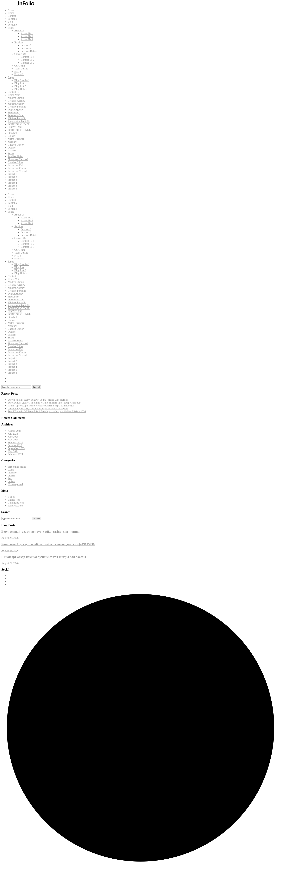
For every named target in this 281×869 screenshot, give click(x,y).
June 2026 (13, 436)
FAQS (17, 71)
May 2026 (13, 439)
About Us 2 (27, 36)
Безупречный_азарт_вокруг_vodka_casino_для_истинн (38, 399)
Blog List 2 (20, 86)
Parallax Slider (15, 156)
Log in (11, 496)
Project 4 (12, 182)
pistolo (11, 475)
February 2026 (15, 442)
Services (18, 42)
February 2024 (15, 454)
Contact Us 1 (27, 56)
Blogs (11, 77)
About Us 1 (27, 33)
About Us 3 (27, 39)
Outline (11, 147)
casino (11, 469)
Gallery (11, 136)
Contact (12, 15)
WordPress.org (15, 505)
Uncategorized (15, 484)
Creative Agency (16, 100)
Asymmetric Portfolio (19, 121)
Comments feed (16, 502)
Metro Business (16, 138)
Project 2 (12, 176)
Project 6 (12, 188)
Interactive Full (15, 165)
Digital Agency (15, 109)
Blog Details (20, 89)
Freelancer (13, 112)
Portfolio (12, 18)
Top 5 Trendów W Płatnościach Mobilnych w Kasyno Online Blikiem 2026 (47, 411)
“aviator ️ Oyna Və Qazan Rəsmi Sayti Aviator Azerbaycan (38, 408)
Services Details (29, 51)
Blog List (19, 83)
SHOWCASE (15, 127)
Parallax (12, 150)
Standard (12, 133)
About (11, 10)
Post (10, 478)
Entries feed (14, 499)
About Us (19, 30)
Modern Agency (16, 103)
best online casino (17, 466)
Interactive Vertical (17, 171)
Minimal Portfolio (17, 118)
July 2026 (13, 433)
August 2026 (14, 430)
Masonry (12, 141)
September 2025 (16, 448)
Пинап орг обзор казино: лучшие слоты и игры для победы (41, 405)
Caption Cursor (16, 144)
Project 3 (12, 179)
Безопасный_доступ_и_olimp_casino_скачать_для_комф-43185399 (44, 402)
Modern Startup (16, 97)
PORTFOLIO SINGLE (20, 130)
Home (11, 13)
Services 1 (26, 45)
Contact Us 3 (27, 62)
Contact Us (20, 54)
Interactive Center (17, 168)
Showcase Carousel (18, 159)
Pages (11, 27)
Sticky (11, 153)
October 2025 (15, 445)
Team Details (21, 68)
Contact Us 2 (27, 59)
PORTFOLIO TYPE (19, 124)
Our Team (19, 65)
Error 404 (19, 74)
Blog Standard (21, 80)
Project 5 (12, 185)
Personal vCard (16, 115)
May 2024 (13, 451)
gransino (12, 472)
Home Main (14, 95)
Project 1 (12, 174)
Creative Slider (15, 162)
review (11, 481)
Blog (10, 21)
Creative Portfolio (17, 106)
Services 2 (26, 48)
